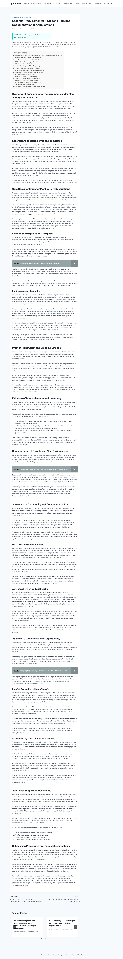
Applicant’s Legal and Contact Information (28, 82)
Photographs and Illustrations (25, 63)
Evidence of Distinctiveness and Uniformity (28, 68)
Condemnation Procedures (52, 3)
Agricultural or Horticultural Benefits (27, 76)
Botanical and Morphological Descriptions (28, 62)
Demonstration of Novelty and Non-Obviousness (29, 70)
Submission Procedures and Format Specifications (30, 86)
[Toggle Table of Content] (60, 53)
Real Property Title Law (101, 3)
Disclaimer (67, 955)
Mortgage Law (67, 3)
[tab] (41, 938)
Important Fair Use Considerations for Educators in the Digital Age (64, 899)
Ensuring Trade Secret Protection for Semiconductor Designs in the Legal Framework (26, 899)
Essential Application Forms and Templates (27, 57)
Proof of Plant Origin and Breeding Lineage (28, 66)
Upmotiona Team (18, 29)
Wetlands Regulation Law (32, 3)
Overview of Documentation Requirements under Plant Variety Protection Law (38, 55)
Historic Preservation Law (82, 3)
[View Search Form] (111, 3)
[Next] (75, 927)
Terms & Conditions (78, 955)
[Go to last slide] (14, 927)
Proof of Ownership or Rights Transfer (27, 80)
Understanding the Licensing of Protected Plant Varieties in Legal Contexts (62, 923)
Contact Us (47, 955)
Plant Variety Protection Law (21, 17)
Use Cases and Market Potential (25, 74)
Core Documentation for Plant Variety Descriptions (30, 60)
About (40, 955)
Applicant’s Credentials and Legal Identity (27, 78)
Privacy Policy (57, 955)
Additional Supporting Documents (25, 84)
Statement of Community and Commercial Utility (29, 72)
